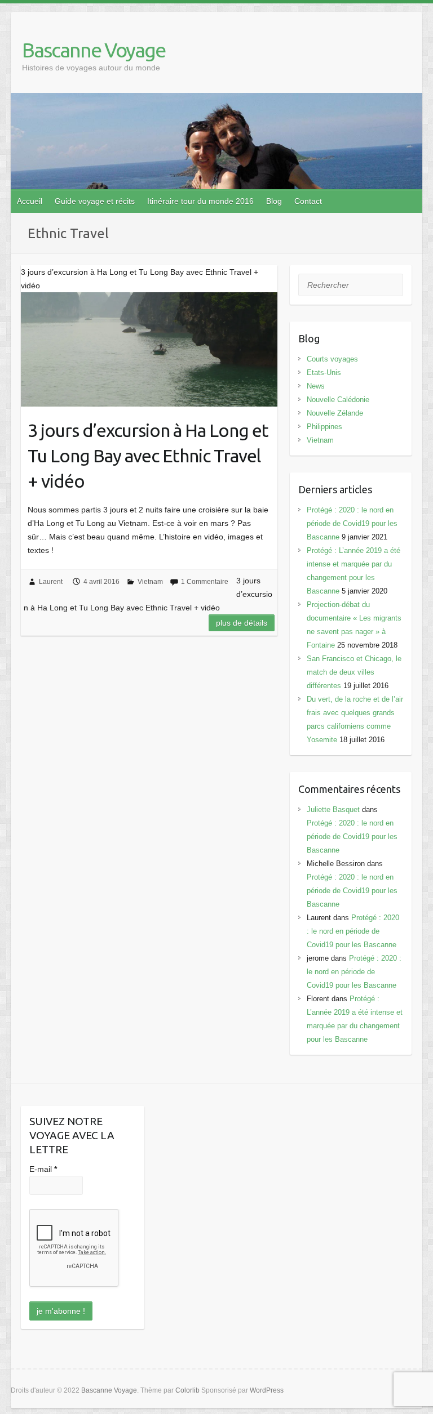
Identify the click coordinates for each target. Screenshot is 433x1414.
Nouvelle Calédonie (338, 399)
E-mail (43, 1169)
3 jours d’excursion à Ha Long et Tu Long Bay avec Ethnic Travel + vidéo (148, 455)
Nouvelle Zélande (335, 413)
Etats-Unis (324, 372)
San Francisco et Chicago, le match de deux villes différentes (354, 672)
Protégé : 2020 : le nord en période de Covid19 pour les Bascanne (352, 523)
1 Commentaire (204, 582)
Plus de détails (241, 622)
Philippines (324, 426)
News (316, 386)
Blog (274, 201)
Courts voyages (332, 359)
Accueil (29, 201)
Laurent (51, 582)
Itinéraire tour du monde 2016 (200, 201)
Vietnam (150, 582)
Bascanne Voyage (93, 49)
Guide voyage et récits (95, 201)
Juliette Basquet (333, 809)
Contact (308, 201)
